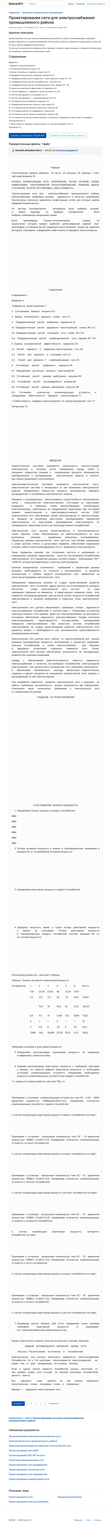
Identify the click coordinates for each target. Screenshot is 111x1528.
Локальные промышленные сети (26, 1460)
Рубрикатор (14, 13)
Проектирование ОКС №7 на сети (27, 1455)
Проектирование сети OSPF (24, 1450)
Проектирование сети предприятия (28, 1464)
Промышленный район (70, 1497)
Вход (71, 3)
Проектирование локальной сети (27, 1469)
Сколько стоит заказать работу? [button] (67, 135)
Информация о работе (46, 1419)
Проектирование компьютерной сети (29, 1479)
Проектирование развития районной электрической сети (40, 1445)
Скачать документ (67, 150)
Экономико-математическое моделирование (42, 13)
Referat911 (27, 1520)
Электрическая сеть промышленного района (33, 1441)
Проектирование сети (21, 1497)
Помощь (80, 3)
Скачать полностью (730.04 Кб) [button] (28, 135)
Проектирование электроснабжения (28, 1501)
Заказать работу (96, 3)
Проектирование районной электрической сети (35, 1436)
